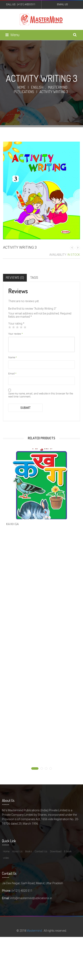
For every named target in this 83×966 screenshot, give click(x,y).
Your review (15, 333)
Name (12, 357)
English (37, 87)
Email (12, 373)
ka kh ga (12, 524)
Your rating (16, 323)
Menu (14, 35)
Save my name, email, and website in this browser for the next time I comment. (40, 395)
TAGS (34, 278)
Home (21, 87)
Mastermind (34, 930)
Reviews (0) (15, 278)
